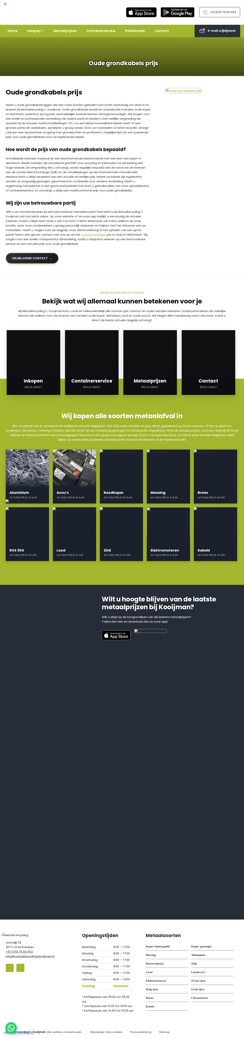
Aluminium (198, 955)
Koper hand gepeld (157, 946)
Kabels (150, 1006)
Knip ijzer (152, 989)
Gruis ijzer (198, 989)
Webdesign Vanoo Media (106, 1032)
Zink (194, 963)
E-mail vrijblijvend (221, 31)
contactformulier (93, 235)
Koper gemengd (201, 946)
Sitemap (164, 1032)
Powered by (19, 1033)
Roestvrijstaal (154, 963)
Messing (151, 955)
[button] (11, 1028)
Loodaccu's (198, 972)
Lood (149, 972)
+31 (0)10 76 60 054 (222, 12)
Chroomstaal (199, 997)
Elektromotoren (156, 980)
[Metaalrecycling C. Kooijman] (14, 12)
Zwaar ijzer (198, 980)
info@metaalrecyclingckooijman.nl (30, 956)
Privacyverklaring (140, 1032)
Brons (149, 997)
